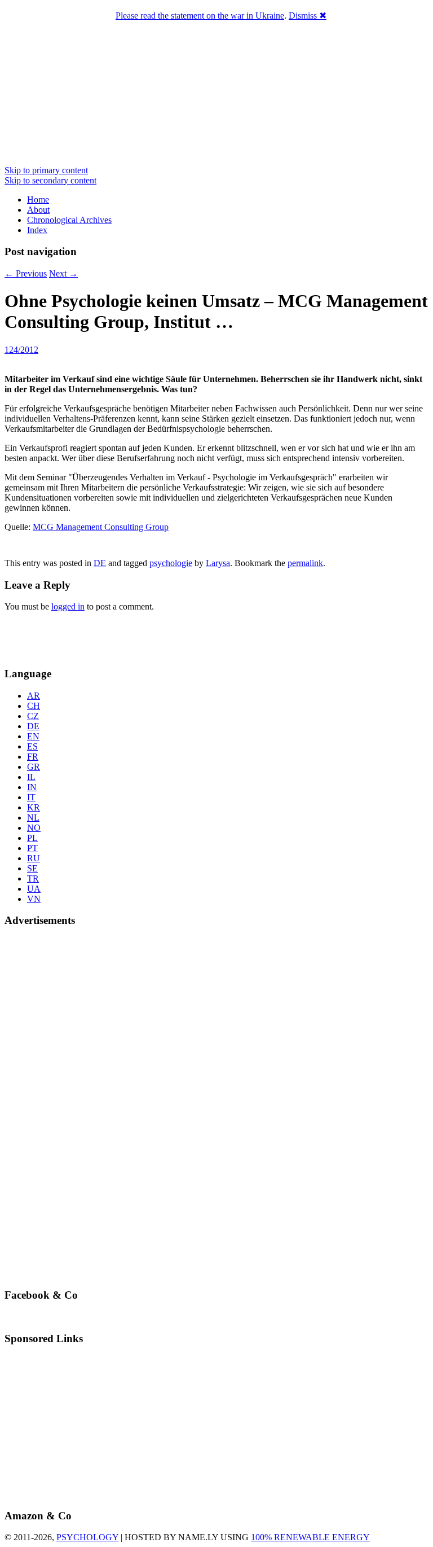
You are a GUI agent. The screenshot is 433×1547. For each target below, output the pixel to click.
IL (31, 777)
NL (33, 817)
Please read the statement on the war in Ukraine (200, 15)
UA (34, 888)
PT (32, 848)
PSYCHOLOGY (87, 1537)
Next (63, 273)
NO (34, 827)
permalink (305, 563)
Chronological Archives (69, 220)
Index (37, 230)
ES (32, 746)
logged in (68, 606)
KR (33, 807)
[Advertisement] (70, 638)
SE (32, 868)
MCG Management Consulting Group (101, 527)
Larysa (218, 563)
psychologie (170, 563)
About (38, 209)
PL (32, 838)
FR (32, 756)
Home (38, 199)
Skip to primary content (46, 170)
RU (33, 858)
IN (32, 787)
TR (33, 878)
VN (34, 899)
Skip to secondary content (50, 180)
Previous (26, 273)
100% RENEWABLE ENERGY (310, 1537)
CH (33, 706)
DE (100, 563)
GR (33, 767)
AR (33, 695)
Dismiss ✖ (307, 15)
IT (31, 797)
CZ (33, 716)
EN (33, 736)
